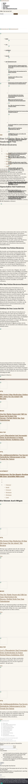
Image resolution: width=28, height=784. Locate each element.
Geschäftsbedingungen (9, 724)
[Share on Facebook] (15, 479)
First (14, 746)
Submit (2, 762)
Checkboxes (3, 750)
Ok (2, 783)
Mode (4, 3)
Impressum (6, 734)
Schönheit (6, 6)
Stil (4, 4)
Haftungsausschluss (10, 8)
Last (14, 747)
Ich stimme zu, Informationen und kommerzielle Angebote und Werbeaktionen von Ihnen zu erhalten (15, 759)
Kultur (5, 7)
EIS (14, 323)
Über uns (5, 723)
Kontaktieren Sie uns (8, 735)
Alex (1, 556)
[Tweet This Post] (15, 481)
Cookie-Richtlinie (7, 726)
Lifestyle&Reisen (7, 728)
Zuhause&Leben (7, 730)
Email (2, 749)
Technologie (6, 731)
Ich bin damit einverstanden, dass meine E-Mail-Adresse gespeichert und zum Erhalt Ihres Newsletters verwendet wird (15, 755)
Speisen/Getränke (8, 733)
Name (2, 744)
